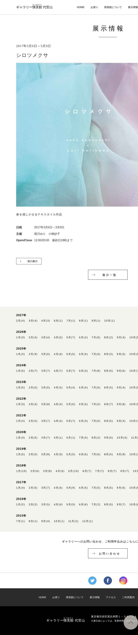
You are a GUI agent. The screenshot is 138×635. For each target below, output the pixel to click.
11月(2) (73, 521)
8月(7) (108, 404)
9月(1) (96, 320)
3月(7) (45, 371)
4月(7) (58, 371)
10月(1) (109, 320)
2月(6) (35, 471)
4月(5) (58, 337)
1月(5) (20, 371)
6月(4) (83, 337)
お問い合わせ (109, 553)
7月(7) (99, 471)
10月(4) (122, 437)
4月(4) (58, 404)
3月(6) (45, 354)
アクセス (111, 597)
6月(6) (83, 354)
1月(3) (20, 337)
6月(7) (87, 471)
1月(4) (20, 421)
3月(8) (45, 404)
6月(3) (83, 371)
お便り (94, 7)
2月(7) (33, 371)
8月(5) (108, 371)
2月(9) (33, 354)
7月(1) (70, 320)
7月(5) (96, 387)
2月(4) (20, 320)
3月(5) (45, 387)
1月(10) (21, 471)
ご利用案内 (128, 597)
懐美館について (113, 7)
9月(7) (124, 471)
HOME (80, 7)
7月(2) (96, 504)
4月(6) (58, 354)
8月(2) (108, 337)
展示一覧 (109, 275)
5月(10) (73, 471)
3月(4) (33, 320)
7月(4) (83, 437)
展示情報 (133, 7)
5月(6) (70, 404)
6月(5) (83, 404)
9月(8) (121, 404)
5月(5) (70, 354)
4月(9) (58, 454)
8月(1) (83, 320)
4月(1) (58, 437)
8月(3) (108, 354)
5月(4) (70, 387)
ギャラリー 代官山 (34, 6)
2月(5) (33, 387)
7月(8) (96, 371)
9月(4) (121, 337)
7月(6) (96, 337)
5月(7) (70, 337)
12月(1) (87, 521)
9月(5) (121, 354)
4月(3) (45, 320)
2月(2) (33, 504)
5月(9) (70, 487)
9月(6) (121, 371)
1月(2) (20, 504)
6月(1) (58, 320)
